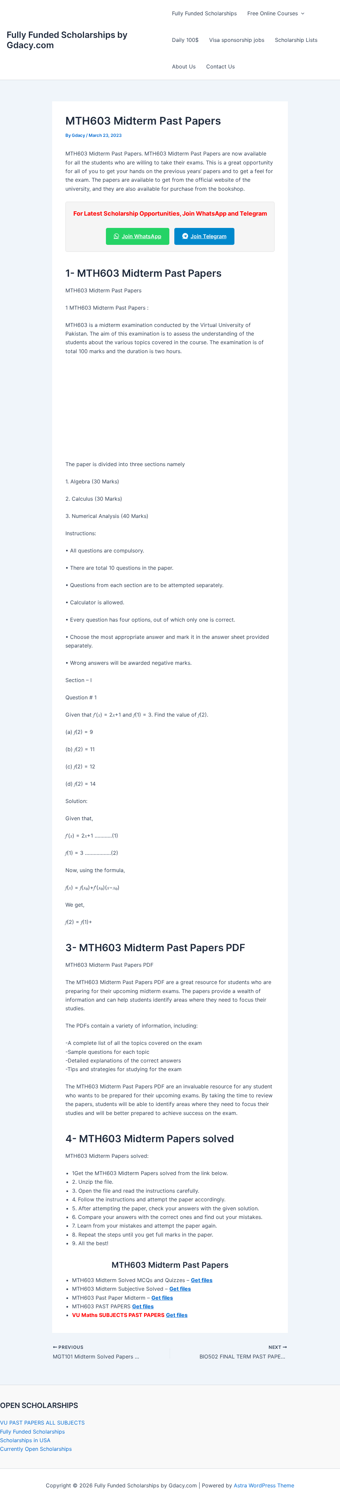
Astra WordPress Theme (264, 1485)
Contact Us (220, 66)
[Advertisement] (170, 410)
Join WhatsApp (141, 236)
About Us (184, 66)
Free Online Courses (272, 13)
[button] (301, 13)
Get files (201, 1280)
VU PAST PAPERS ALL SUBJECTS (42, 1422)
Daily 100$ (185, 40)
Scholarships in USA (25, 1440)
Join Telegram (208, 236)
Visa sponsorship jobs (236, 40)
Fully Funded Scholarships (204, 13)
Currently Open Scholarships (36, 1449)
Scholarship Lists (296, 40)
